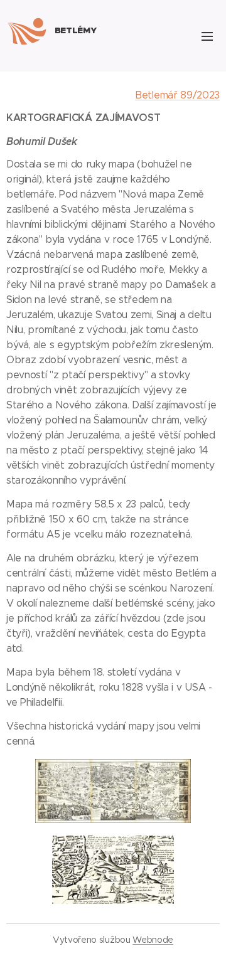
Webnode (152, 939)
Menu (207, 35)
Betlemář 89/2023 (177, 95)
